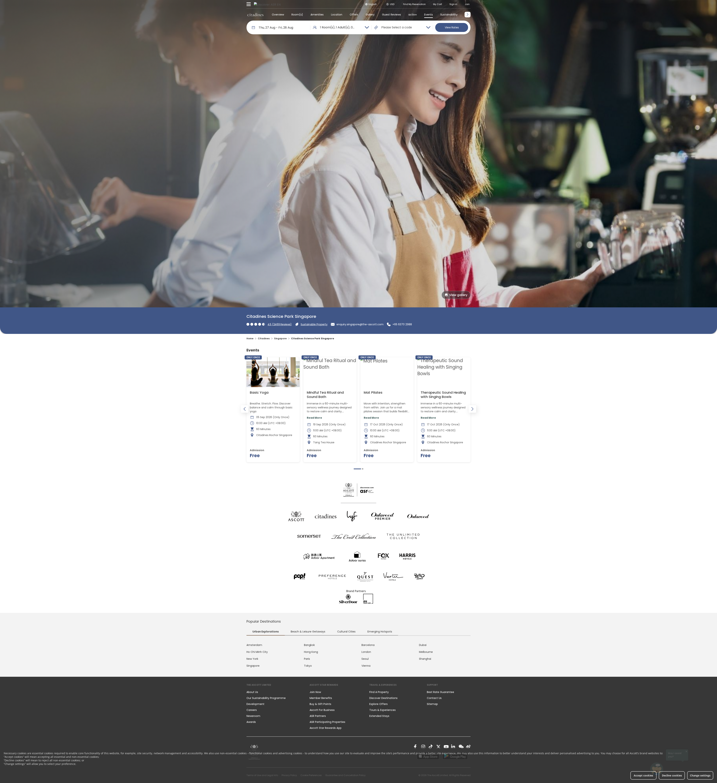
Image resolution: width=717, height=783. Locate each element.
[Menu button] (248, 4)
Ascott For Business (322, 710)
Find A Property (379, 692)
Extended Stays (379, 716)
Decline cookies (672, 775)
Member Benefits (321, 698)
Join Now (315, 692)
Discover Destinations (383, 698)
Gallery (370, 14)
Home (249, 338)
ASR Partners (318, 716)
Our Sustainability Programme (266, 698)
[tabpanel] (358, 655)
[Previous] (244, 409)
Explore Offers (378, 704)
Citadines (264, 338)
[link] (416, 747)
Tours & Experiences (382, 710)
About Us (252, 692)
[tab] (265, 631)
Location (336, 14)
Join (467, 4)
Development (255, 704)
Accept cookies (643, 775)
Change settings (700, 775)
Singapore (280, 338)
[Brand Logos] (296, 516)
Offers (354, 14)
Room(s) (297, 14)
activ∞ (412, 14)
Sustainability (448, 14)
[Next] (472, 409)
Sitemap (432, 704)
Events (428, 14)
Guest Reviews (391, 14)
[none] (274, 692)
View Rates (452, 27)
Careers (251, 710)
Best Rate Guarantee (440, 692)
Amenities (317, 14)
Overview (278, 14)
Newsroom (253, 716)
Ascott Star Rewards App (326, 728)
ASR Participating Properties (327, 722)
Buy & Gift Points (320, 704)
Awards (251, 722)
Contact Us (434, 698)
